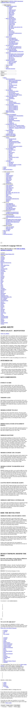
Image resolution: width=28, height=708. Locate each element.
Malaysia (2, 290)
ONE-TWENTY (12, 19)
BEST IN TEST (12, 62)
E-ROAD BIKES (10, 130)
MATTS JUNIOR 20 (13, 108)
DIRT (10, 29)
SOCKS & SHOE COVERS (15, 164)
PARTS (7, 137)
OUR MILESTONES (13, 43)
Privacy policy (9, 702)
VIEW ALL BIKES (5, 333)
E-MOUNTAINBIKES (11, 114)
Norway (2, 301)
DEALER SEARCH (10, 68)
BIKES (4, 77)
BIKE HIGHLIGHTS (11, 18)
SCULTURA (12, 32)
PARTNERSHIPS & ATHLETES (16, 51)
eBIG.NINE (11, 12)
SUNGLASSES (12, 165)
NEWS (4, 167)
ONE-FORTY (12, 23)
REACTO (11, 30)
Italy (1, 283)
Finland (2, 273)
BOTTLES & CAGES (14, 157)
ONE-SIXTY (12, 21)
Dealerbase (5, 686)
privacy (4, 684)
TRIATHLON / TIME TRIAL (15, 94)
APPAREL (8, 161)
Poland (2, 304)
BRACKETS (12, 152)
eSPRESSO (11, 14)
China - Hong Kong (5, 265)
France (2, 274)
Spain (2, 314)
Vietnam (2, 323)
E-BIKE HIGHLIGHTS (11, 6)
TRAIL (10, 83)
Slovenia (2, 311)
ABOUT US (9, 36)
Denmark (3, 270)
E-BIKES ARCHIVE (10, 134)
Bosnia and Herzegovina (6, 262)
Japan (2, 284)
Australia (2, 259)
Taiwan (2, 319)
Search (2, 72)
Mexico (2, 292)
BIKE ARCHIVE (10, 110)
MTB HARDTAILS (13, 81)
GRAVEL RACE (12, 102)
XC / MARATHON (13, 82)
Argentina (3, 257)
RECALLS (11, 57)
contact (4, 682)
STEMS (10, 140)
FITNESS (11, 132)
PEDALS (11, 145)
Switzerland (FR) (4, 317)
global (4, 231)
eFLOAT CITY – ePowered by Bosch (17, 126)
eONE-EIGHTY (12, 10)
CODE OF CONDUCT (14, 40)
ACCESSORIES (9, 148)
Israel (2, 282)
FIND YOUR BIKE (10, 112)
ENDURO (11, 86)
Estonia (2, 272)
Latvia (2, 287)
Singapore (3, 309)
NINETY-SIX (12, 24)
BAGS (10, 151)
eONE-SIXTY (12, 11)
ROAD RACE (12, 92)
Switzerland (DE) (4, 316)
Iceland (2, 278)
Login (7, 67)
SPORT (10, 121)
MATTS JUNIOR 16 (13, 109)
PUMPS (10, 156)
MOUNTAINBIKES (10, 79)
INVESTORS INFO (13, 44)
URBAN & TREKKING (11, 96)
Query (2, 71)
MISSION (11, 34)
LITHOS (11, 7)
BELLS (10, 154)
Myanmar (3, 294)
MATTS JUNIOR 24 (13, 107)
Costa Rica (3, 266)
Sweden (2, 315)
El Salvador (3, 271)
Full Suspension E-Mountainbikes (16, 115)
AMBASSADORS (13, 50)
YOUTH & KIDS (10, 104)
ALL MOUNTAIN (13, 85)
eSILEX (10, 16)
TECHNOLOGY (10, 45)
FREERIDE (11, 119)
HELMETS (11, 162)
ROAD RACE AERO (13, 91)
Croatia (2, 267)
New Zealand (3, 299)
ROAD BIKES (9, 90)
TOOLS (10, 158)
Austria (2, 260)
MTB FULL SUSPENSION (15, 80)
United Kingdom (4, 322)
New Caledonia (4, 298)
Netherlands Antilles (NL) (6, 296)
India (2, 279)
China (2, 263)
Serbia (2, 308)
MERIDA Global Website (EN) (7, 254)
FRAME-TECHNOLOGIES (15, 47)
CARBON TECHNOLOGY (15, 46)
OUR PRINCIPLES (13, 39)
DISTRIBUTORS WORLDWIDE (16, 54)
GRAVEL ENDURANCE (14, 103)
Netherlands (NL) (4, 295)
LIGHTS (11, 153)
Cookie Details (17, 705)
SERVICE (8, 52)
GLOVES (11, 163)
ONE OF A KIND (13, 61)
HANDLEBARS (12, 139)
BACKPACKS (12, 150)
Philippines (3, 303)
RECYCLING (12, 58)
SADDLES (11, 143)
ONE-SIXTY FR (12, 22)
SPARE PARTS (12, 147)
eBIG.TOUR (11, 13)
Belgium (2, 261)
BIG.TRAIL (11, 28)
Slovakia (2, 310)
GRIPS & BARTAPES (14, 141)
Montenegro (3, 293)
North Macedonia (4, 300)
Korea (2, 285)
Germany (3, 276)
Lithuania (3, 288)
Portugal (2, 305)
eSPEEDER (11, 17)
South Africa (3, 312)
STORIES (11, 63)
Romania (2, 306)
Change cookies (9, 705)
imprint (4, 683)
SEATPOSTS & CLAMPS (14, 142)
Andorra (2, 256)
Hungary (2, 277)
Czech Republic (4, 268)
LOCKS (10, 159)
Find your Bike (9, 65)
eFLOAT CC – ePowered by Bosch (16, 125)
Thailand (2, 320)
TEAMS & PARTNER (11, 49)
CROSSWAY (12, 98)
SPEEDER (11, 97)
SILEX (10, 35)
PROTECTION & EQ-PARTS (15, 146)
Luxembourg (3, 289)
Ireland (2, 281)
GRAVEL (8, 99)
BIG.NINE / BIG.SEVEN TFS (15, 27)
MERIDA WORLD (10, 60)
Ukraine (2, 321)
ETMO (10, 8)
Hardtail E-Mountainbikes (14, 120)
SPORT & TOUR (13, 87)
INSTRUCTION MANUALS (15, 56)
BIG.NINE (11, 25)
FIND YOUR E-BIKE (11, 135)
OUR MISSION (12, 38)
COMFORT (11, 123)
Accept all (3, 705)
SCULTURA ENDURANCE (15, 33)
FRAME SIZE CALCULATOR (16, 55)
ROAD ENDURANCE (14, 93)
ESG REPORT (12, 41)
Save (19, 706)
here (21, 665)
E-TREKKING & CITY (11, 124)
